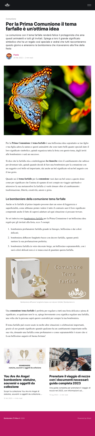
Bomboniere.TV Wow (11, 418)
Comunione (11, 19)
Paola (16, 55)
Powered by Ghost (84, 418)
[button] (89, 5)
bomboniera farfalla (33, 218)
